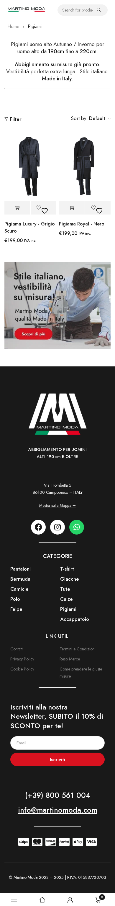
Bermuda (20, 578)
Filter (16, 119)
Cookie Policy (22, 669)
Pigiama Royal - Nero (81, 223)
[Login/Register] (70, 900)
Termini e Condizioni (78, 649)
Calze (66, 599)
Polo (15, 599)
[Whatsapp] (76, 527)
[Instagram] (57, 527)
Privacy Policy (22, 659)
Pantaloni (20, 568)
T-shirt (67, 568)
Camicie (19, 588)
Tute (65, 588)
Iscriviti (57, 759)
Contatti (16, 649)
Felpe (16, 609)
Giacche (69, 578)
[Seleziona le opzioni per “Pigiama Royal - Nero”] (72, 208)
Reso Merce (70, 659)
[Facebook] (38, 527)
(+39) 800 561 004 (57, 795)
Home (13, 26)
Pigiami (68, 609)
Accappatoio (74, 619)
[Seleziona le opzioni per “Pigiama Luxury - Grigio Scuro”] (17, 208)
